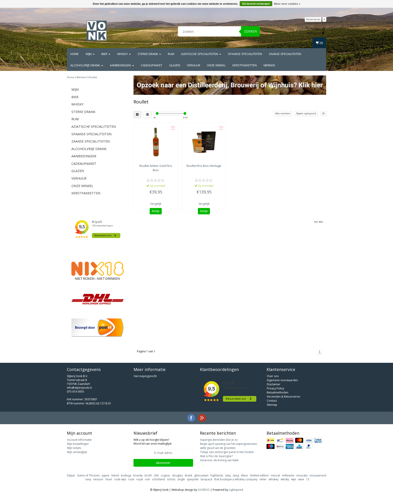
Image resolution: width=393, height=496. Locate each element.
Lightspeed (236, 490)
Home (74, 54)
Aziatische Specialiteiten (200, 54)
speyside (193, 479)
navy (88, 479)
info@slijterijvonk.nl (79, 388)
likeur (244, 475)
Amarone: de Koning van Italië (219, 460)
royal (139, 479)
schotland (158, 479)
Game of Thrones (88, 475)
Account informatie (79, 440)
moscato (302, 475)
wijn (293, 479)
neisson (98, 479)
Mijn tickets (74, 448)
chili (156, 475)
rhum (108, 479)
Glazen (174, 65)
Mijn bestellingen (78, 444)
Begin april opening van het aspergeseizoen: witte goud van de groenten (228, 446)
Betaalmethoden (277, 392)
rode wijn (120, 479)
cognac (165, 475)
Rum (171, 54)
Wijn (89, 54)
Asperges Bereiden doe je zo (219, 440)
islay (228, 475)
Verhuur (193, 65)
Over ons (273, 376)
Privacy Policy (275, 388)
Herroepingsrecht (145, 376)
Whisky (122, 54)
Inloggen (316, 28)
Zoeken (250, 31)
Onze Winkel (216, 65)
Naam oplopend (306, 113)
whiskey (274, 479)
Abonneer (163, 463)
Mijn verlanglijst (77, 452)
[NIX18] (97, 270)
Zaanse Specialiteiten (285, 54)
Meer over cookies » (287, 3)
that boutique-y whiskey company (235, 479)
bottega (126, 475)
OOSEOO (204, 490)
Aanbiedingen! (121, 65)
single (181, 479)
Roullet (92, 77)
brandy (138, 475)
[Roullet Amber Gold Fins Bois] (156, 142)
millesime (288, 475)
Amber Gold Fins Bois (155, 168)
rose (131, 479)
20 (323, 113)
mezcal (275, 475)
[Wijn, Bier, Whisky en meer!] (96, 31)
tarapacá (206, 479)
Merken (269, 65)
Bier (104, 54)
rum (147, 479)
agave (105, 475)
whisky (285, 479)
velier (263, 479)
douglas (177, 475)
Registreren (314, 33)
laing (236, 475)
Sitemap (272, 405)
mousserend (318, 475)
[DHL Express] (97, 299)
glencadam (201, 475)
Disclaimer (273, 384)
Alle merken (282, 113)
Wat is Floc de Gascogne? (216, 456)
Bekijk (155, 211)
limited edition (259, 475)
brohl (148, 475)
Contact (272, 401)
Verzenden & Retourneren (283, 396)
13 (307, 479)
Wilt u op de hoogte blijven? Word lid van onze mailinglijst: (153, 442)
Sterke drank (148, 54)
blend (115, 475)
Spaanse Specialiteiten (245, 54)
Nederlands (313, 19)
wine (301, 479)
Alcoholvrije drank (85, 65)
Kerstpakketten (244, 65)
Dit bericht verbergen (256, 3)
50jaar (71, 475)
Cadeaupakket (151, 65)
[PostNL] (97, 327)
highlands (217, 475)
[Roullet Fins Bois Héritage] (204, 142)
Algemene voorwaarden (282, 380)
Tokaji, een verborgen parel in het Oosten (227, 452)
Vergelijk (155, 204)
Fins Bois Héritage (203, 166)
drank (188, 475)
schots (171, 479)
